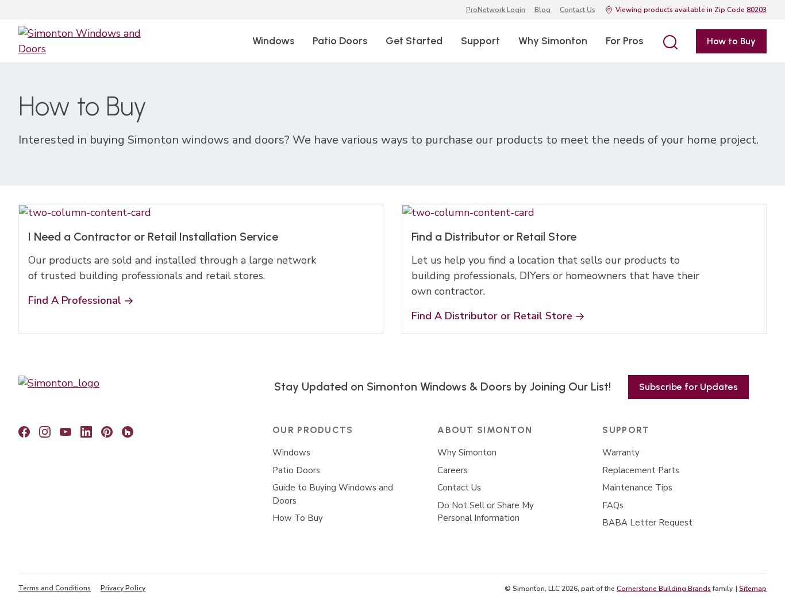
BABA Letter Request (647, 522)
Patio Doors (340, 40)
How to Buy (731, 41)
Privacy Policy (123, 588)
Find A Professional (74, 300)
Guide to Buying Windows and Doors (332, 494)
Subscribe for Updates (688, 386)
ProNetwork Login (495, 9)
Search (669, 41)
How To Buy (297, 518)
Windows (273, 40)
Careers (452, 470)
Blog (542, 9)
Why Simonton (552, 40)
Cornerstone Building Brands (664, 588)
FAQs (613, 505)
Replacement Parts (640, 470)
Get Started (414, 40)
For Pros (624, 40)
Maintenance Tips (637, 487)
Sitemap (753, 588)
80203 (756, 9)
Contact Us (577, 9)
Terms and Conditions (54, 588)
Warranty (621, 452)
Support (480, 40)
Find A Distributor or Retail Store (491, 316)
